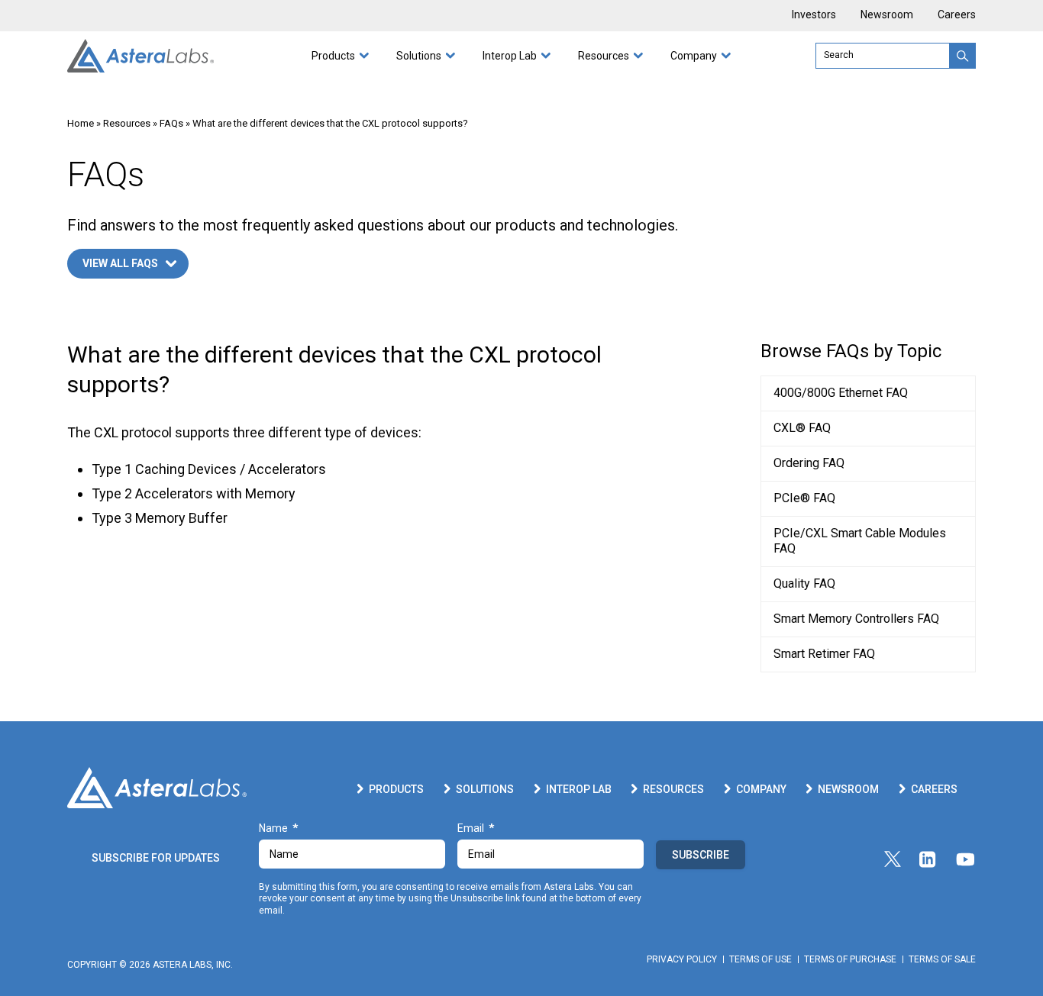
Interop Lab (510, 55)
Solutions (418, 55)
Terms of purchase (850, 959)
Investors (814, 15)
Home (80, 123)
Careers (957, 15)
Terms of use (760, 959)
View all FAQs (120, 263)
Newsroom (887, 15)
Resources (603, 55)
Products (333, 55)
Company (693, 55)
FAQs (171, 123)
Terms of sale (942, 959)
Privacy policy (682, 959)
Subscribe (700, 855)
